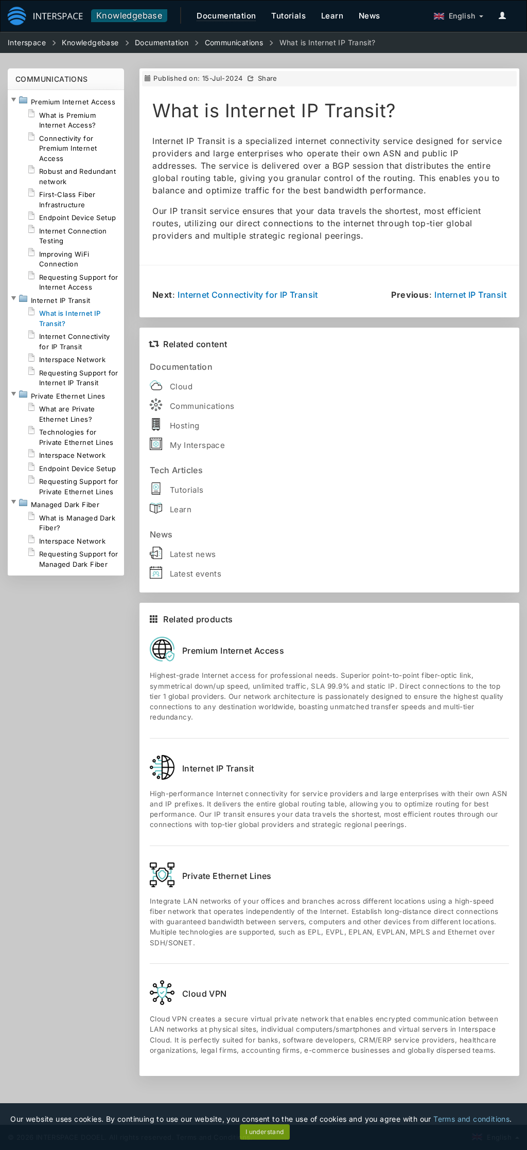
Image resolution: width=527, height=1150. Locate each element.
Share (267, 78)
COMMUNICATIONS (51, 79)
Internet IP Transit (470, 295)
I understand (264, 1132)
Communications (234, 42)
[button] (13, 100)
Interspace (27, 42)
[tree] (66, 333)
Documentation (161, 42)
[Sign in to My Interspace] (505, 16)
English (460, 15)
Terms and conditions (471, 1119)
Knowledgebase (129, 15)
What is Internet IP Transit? (327, 42)
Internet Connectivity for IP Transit (248, 295)
